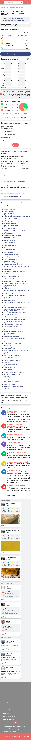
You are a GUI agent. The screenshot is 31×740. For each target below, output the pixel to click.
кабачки (6, 362)
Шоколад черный (9, 237)
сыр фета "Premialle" (10, 314)
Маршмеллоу (8, 239)
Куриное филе (8, 316)
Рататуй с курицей (9, 249)
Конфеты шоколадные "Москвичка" (15, 338)
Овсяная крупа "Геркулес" (12, 381)
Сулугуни (7, 258)
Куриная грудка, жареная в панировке (15, 215)
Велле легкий (8, 369)
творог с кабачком (9, 348)
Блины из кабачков (10, 223)
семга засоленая (9, 251)
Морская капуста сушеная (12, 360)
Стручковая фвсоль (10, 242)
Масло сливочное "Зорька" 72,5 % (14, 264)
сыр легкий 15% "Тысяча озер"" (13, 321)
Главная (3, 7)
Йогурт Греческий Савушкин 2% (14, 263)
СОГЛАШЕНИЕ (6, 719)
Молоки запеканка (9, 268)
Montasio (6, 376)
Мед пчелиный (8, 252)
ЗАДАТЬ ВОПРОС (7, 716)
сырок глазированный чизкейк (13, 347)
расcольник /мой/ (9, 240)
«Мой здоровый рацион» (15, 196)
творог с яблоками (9, 340)
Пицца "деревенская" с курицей (13, 331)
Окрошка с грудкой (10, 209)
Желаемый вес (5, 137)
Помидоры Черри (9, 333)
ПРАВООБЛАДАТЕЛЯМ (8, 709)
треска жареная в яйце (11, 326)
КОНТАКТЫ (14, 716)
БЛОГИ (4, 691)
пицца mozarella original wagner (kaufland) (16, 266)
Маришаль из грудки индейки (13, 355)
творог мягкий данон (10, 245)
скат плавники (8, 357)
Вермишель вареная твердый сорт (14, 386)
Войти (27, 2)
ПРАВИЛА (12, 719)
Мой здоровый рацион (18, 20)
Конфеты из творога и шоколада (14, 372)
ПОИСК (4, 697)
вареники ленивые (9, 300)
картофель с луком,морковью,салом (15, 271)
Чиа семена (7, 345)
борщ (5, 247)
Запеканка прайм (9, 384)
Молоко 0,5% (24, 9)
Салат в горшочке (9, 330)
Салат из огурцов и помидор (13, 343)
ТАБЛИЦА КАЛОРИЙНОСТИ (9, 700)
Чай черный (7, 335)
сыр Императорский (10, 280)
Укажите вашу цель (7, 126)
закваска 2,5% (8, 273)
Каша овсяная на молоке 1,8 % (13, 383)
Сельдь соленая (9, 278)
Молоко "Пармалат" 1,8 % (12, 374)
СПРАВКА (5, 712)
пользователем (17, 18)
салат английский (9, 367)
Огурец (6, 323)
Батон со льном (9, 359)
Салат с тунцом (8, 294)
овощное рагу (8, 221)
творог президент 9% (10, 318)
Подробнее (25, 188)
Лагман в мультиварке (11, 354)
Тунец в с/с (7, 288)
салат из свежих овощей (11, 364)
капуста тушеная (9, 270)
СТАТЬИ (5, 694)
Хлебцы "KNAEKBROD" (10, 311)
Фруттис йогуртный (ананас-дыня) (14, 324)
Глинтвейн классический (11, 218)
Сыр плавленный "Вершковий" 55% (15, 307)
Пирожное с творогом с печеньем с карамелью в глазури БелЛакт (15, 231)
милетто (6, 388)
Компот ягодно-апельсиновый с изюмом (16, 342)
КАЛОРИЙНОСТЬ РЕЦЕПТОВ (9, 703)
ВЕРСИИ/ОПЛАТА (7, 713)
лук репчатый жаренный (11, 336)
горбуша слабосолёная (11, 390)
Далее (15, 145)
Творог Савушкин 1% (10, 259)
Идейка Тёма (8, 287)
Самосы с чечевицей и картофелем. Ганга (17, 216)
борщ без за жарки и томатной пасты (15, 312)
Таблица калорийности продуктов (15, 7)
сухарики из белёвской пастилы (14, 328)
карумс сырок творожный (12, 220)
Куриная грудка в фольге (11, 254)
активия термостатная (11, 275)
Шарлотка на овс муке (11, 225)
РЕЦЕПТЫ (5, 688)
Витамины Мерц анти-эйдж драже (14, 319)
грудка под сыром (9, 233)
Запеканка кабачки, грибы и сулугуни (15, 309)
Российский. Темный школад (13, 366)
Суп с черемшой (9, 213)
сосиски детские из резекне (12, 235)
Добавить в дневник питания (15, 54)
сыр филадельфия (9, 228)
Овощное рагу (8, 227)
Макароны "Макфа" (10, 261)
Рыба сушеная (8, 208)
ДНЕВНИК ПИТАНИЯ (7, 685)
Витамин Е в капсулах (10, 244)
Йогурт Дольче (8, 211)
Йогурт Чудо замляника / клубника (15, 276)
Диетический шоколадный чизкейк (15, 282)
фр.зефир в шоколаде (10, 371)
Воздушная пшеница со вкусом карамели (17, 299)
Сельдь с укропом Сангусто (12, 256)
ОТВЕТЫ (5, 706)
